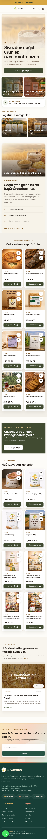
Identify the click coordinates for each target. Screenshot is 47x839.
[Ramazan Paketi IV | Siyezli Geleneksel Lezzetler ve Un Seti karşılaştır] (18, 601)
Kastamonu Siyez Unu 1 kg (33, 355)
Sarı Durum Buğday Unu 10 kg (34, 494)
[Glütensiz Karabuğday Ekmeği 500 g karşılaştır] (41, 380)
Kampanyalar (30, 812)
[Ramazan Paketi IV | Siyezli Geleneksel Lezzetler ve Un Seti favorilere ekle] (18, 596)
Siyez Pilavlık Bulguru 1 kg (33, 314)
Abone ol (24, 753)
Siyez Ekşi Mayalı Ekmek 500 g (34, 273)
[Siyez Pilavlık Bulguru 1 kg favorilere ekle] (41, 294)
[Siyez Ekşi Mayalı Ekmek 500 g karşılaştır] (41, 258)
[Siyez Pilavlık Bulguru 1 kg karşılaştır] (41, 299)
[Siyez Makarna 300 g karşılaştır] (18, 299)
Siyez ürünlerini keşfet (12, 228)
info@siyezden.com (24, 791)
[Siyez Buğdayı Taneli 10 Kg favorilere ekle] (18, 473)
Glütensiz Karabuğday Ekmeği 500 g (34, 397)
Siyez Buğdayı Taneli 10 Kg (10, 494)
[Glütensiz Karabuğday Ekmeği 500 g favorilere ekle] (41, 375)
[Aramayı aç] (34, 8)
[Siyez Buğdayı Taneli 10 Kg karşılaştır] (18, 478)
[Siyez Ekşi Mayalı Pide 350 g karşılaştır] (18, 258)
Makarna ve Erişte (8, 815)
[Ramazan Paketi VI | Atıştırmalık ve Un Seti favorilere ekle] (18, 555)
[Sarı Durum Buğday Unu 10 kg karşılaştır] (41, 478)
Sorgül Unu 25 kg (31, 534)
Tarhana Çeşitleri (8, 818)
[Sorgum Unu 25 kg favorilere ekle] (18, 514)
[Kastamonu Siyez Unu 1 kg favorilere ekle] (41, 335)
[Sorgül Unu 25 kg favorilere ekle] (41, 514)
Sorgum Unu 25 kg (8, 534)
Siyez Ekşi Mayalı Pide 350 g (11, 273)
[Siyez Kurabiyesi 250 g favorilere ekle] (18, 335)
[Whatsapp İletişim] (5, 833)
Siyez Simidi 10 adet (9, 396)
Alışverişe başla (22, 71)
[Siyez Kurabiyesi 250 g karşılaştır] (18, 340)
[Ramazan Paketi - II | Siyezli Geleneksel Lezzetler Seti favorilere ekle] (41, 596)
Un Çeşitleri (6, 808)
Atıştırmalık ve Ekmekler (10, 822)
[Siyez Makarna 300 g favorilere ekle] (18, 294)
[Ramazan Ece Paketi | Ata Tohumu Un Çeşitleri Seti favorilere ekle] (41, 555)
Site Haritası (29, 822)
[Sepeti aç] (43, 8)
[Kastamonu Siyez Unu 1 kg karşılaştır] (41, 340)
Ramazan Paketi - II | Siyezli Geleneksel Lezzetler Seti (34, 617)
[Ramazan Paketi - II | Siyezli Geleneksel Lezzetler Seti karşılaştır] (41, 601)
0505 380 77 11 (8, 791)
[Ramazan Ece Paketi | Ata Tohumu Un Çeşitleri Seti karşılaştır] (41, 560)
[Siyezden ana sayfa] (19, 8)
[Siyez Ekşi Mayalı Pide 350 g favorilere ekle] (18, 253)
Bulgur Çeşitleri (7, 812)
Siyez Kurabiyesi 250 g (9, 355)
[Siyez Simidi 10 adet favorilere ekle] (18, 375)
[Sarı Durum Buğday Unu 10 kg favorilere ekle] (41, 473)
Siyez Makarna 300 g (9, 314)
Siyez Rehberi (30, 808)
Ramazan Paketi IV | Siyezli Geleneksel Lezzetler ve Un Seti (11, 617)
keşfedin (24, 659)
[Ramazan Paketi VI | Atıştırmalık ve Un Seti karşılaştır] (18, 560)
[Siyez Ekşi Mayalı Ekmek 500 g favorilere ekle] (41, 253)
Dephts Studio (23, 833)
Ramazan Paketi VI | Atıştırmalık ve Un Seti (9, 576)
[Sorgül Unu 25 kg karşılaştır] (41, 519)
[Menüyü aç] (4, 8)
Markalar (28, 815)
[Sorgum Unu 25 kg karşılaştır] (18, 519)
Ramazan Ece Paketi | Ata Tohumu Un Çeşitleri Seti (33, 576)
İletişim (27, 818)
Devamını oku (8, 707)
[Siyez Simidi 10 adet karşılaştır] (18, 380)
